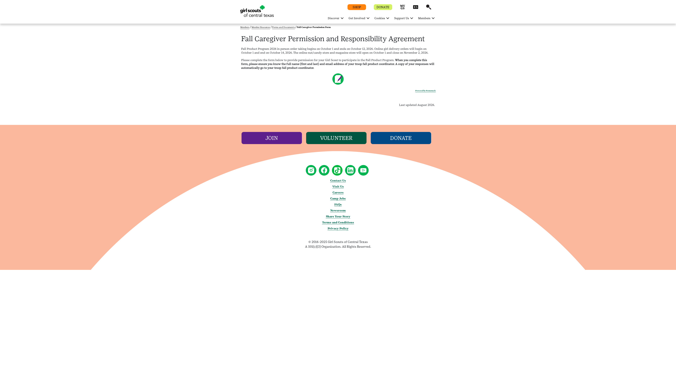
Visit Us (338, 186)
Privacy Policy (338, 228)
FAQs (338, 204)
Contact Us (338, 180)
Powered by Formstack (425, 91)
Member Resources (261, 27)
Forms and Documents (283, 27)
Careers (338, 192)
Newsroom (338, 210)
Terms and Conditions (338, 222)
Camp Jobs (338, 198)
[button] (402, 8)
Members (244, 27)
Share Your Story (338, 216)
